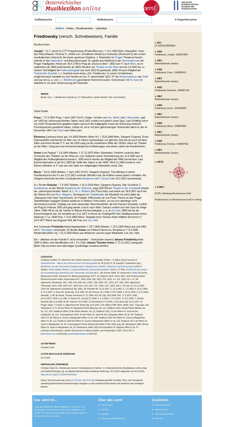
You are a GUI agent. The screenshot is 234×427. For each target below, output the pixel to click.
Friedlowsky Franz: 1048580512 (170, 72)
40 (91, 260)
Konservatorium (128, 76)
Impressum (106, 418)
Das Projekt (107, 404)
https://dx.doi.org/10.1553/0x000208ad (59, 374)
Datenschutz (119, 418)
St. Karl (116, 210)
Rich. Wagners (64, 194)
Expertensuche (187, 19)
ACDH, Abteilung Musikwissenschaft (173, 193)
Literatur (101, 28)
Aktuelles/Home (163, 404)
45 (113, 260)
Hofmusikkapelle (70, 70)
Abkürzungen (161, 409)
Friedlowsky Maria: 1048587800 (170, 126)
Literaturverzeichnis (165, 413)
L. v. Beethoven (67, 80)
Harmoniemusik (131, 60)
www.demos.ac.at (49, 334)
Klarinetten (57, 60)
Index (69, 28)
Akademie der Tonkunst (78, 188)
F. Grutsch (104, 178)
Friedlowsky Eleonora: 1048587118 (172, 90)
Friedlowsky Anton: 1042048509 (170, 108)
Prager (118, 57)
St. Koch (135, 80)
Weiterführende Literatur (166, 63)
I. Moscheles (132, 117)
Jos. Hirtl (93, 220)
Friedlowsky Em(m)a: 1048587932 (171, 144)
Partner (105, 409)
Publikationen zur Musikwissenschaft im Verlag (178, 199)
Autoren (159, 418)
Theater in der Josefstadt (126, 188)
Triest (60, 130)
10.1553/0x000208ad (165, 45)
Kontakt (105, 413)
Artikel (59, 28)
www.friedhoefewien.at (78, 334)
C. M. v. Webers (81, 191)
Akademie (87, 178)
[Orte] (178, 181)
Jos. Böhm (114, 117)
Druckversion (84, 28)
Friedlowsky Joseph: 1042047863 (171, 54)
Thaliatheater (97, 194)
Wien (133, 63)
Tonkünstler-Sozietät (45, 73)
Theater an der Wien (107, 67)
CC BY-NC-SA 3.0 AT (81, 380)
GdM (145, 76)
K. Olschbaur (45, 230)
